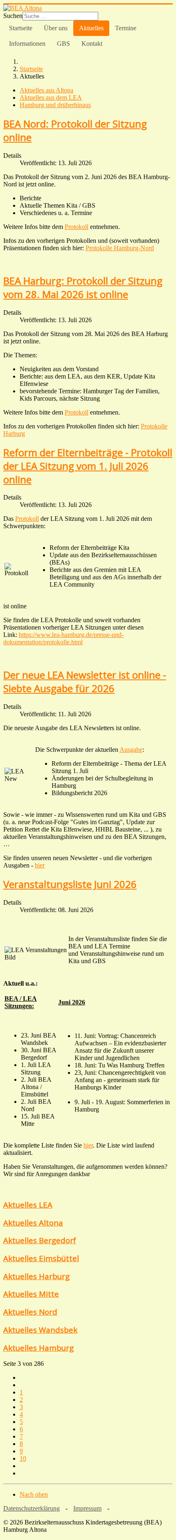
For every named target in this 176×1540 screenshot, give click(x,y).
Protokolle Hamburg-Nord (120, 247)
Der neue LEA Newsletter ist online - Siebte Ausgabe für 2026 (84, 681)
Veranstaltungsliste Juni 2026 (70, 884)
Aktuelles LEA (27, 1204)
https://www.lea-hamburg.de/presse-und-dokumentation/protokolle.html (63, 638)
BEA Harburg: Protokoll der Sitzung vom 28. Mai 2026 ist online (82, 287)
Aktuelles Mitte (31, 1294)
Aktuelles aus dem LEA (51, 97)
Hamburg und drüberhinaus (55, 104)
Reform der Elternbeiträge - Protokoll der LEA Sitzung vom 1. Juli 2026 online (87, 466)
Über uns (56, 28)
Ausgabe (131, 749)
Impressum (87, 1508)
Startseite (20, 28)
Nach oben (34, 1494)
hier (88, 1145)
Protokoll (76, 226)
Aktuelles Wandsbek (40, 1330)
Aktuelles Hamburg (38, 1348)
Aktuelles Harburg (36, 1276)
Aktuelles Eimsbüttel (41, 1258)
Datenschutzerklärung (31, 1508)
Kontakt (91, 43)
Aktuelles (91, 28)
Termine (125, 28)
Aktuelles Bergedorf (39, 1240)
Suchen (13, 15)
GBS (63, 43)
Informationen (27, 43)
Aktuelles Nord (30, 1312)
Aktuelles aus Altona (46, 90)
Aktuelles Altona (33, 1222)
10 (23, 1458)
